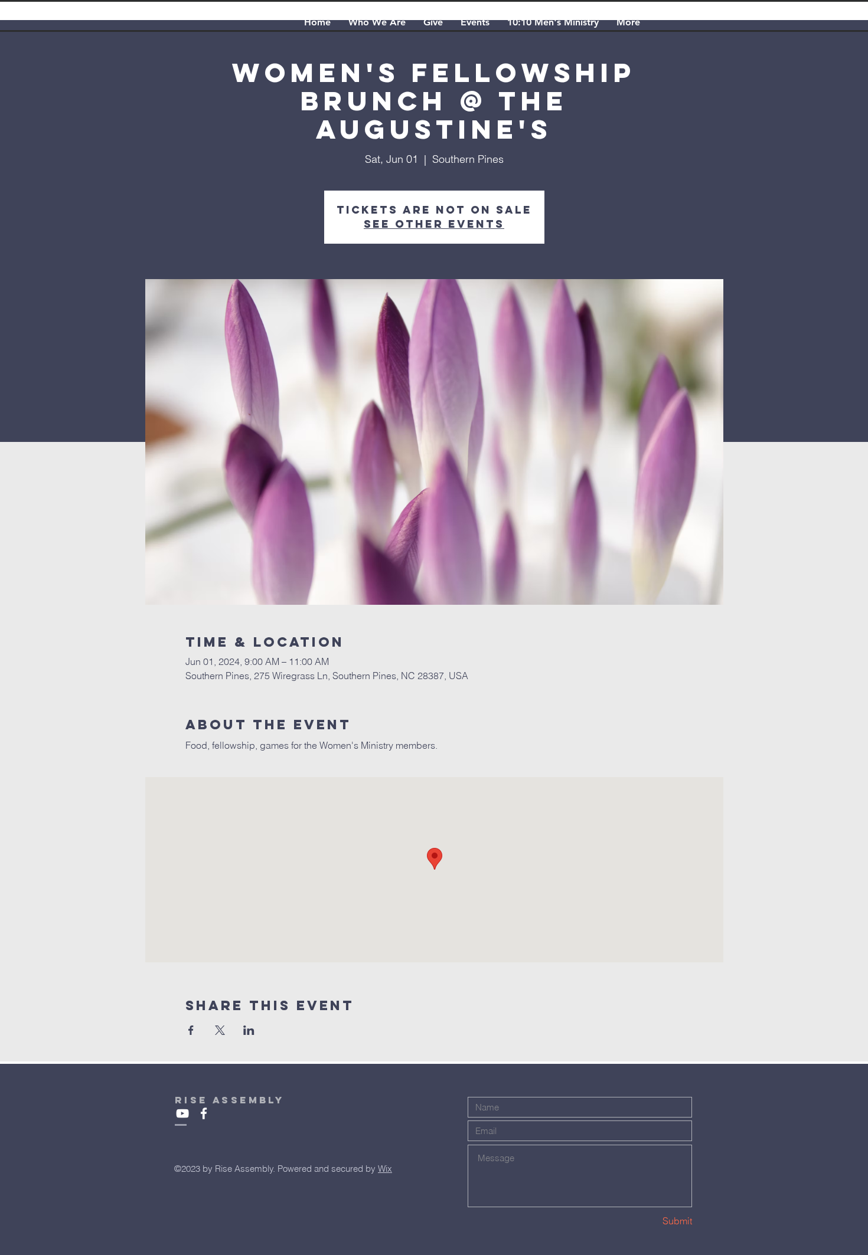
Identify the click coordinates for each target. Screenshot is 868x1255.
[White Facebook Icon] (203, 1113)
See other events (434, 224)
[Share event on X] (220, 1030)
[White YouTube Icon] (182, 1113)
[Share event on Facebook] (191, 1030)
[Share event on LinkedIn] (248, 1030)
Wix (385, 1168)
